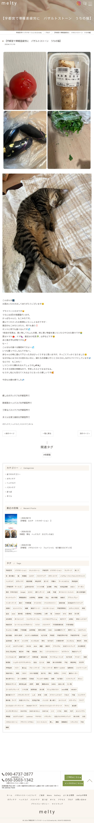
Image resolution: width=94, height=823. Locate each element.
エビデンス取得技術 (31, 635)
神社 (55, 587)
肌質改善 (34, 689)
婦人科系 (76, 716)
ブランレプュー (73, 597)
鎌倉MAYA (45, 684)
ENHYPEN (24, 711)
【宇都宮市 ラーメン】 (14, 587)
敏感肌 (8, 662)
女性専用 (9, 619)
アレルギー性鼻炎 (42, 679)
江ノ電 (69, 684)
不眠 (27, 652)
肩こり (77, 570)
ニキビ (64, 673)
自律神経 (32, 630)
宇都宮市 (9, 570)
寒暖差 (8, 716)
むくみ (42, 662)
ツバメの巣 (40, 587)
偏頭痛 (40, 597)
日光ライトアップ (69, 646)
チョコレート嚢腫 (12, 630)
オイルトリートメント (66, 592)
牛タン (67, 706)
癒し (51, 722)
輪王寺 (21, 652)
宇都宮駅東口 (61, 608)
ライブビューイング (56, 657)
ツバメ (37, 625)
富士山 (24, 668)
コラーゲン (72, 700)
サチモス (38, 716)
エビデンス (82, 630)
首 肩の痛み (10, 576)
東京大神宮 (42, 630)
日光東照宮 (81, 646)
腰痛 (57, 722)
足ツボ (46, 581)
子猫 (73, 695)
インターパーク (11, 603)
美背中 (48, 646)
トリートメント (42, 722)
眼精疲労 (64, 722)
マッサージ (68, 570)
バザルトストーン (12, 722)
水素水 (71, 619)
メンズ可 (25, 641)
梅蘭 (26, 608)
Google (23, 592)
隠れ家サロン (10, 679)
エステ (31, 576)
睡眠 (7, 727)
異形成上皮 (22, 684)
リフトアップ (70, 679)
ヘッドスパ (15, 424)
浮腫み (53, 581)
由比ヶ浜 (61, 684)
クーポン (81, 587)
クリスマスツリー (50, 603)
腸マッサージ (39, 592)
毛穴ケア (63, 619)
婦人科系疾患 (57, 662)
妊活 (35, 662)
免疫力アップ (76, 652)
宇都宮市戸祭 (74, 635)
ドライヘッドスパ (56, 695)
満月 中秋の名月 (12, 592)
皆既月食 (62, 603)
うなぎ (84, 635)
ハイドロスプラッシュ (49, 619)
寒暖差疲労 (22, 597)
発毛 (85, 641)
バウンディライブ (23, 695)
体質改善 (35, 657)
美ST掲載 (54, 597)
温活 (7, 614)
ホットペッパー (11, 597)
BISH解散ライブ (60, 630)
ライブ (81, 700)
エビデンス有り (18, 646)
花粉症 (31, 679)
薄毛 (49, 673)
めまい (72, 587)
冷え (41, 652)
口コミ (30, 592)
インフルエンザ (11, 657)
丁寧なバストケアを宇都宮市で (16, 410)
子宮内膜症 (69, 625)
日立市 (81, 662)
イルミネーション (48, 608)
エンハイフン (17, 608)
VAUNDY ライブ (31, 706)
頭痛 (48, 662)
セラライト (65, 652)
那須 (70, 614)
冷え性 (28, 646)
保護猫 (24, 576)
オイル (30, 424)
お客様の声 (60, 641)
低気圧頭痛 (64, 587)
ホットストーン (34, 570)
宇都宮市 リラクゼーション (52, 570)
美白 (65, 711)
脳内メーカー (73, 673)
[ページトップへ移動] (89, 780)
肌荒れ (56, 673)
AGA (35, 646)
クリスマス (37, 603)
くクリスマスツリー (52, 652)
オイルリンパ (19, 619)
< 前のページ (9, 433)
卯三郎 (77, 614)
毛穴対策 (44, 635)
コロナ (24, 673)
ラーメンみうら (64, 581)
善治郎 (74, 706)
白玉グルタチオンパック (62, 716)
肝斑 (39, 695)
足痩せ (8, 608)
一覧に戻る (47, 433)
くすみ (59, 711)
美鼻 (52, 679)
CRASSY (57, 614)
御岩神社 (73, 662)
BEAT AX (45, 711)
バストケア (24, 424)
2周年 (31, 684)
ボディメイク (52, 576)
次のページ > (85, 433)
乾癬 (85, 657)
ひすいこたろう (74, 608)
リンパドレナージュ (33, 619)
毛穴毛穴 (50, 641)
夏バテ (17, 641)
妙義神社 (28, 614)
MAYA (53, 684)
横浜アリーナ (35, 608)
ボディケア (6, 424)
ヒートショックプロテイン (23, 625)
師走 (83, 608)
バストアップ (41, 576)
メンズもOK (35, 641)
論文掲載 (9, 635)
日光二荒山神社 (11, 652)
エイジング (62, 700)
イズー (17, 668)
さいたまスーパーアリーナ (15, 706)
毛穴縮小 (60, 679)
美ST (20, 603)
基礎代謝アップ (24, 657)
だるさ (67, 695)
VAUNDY (74, 689)
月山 (47, 597)
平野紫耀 (28, 603)
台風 (48, 592)
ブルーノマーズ (34, 668)
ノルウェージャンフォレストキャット (72, 576)
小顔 (45, 695)
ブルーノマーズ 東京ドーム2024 (53, 668)
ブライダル (56, 646)
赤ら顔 (42, 689)
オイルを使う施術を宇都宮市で (16, 417)
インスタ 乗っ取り (49, 700)
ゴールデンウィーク (12, 689)
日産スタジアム (24, 700)
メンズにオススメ (12, 711)
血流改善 (9, 641)
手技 (82, 722)
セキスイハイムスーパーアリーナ (51, 706)
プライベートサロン (27, 722)
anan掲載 (65, 689)
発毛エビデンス (11, 684)
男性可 (79, 641)
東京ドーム (71, 630)
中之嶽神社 (38, 614)
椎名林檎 (44, 657)
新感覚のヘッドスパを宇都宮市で (17, 403)
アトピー (78, 657)
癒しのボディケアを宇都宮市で (16, 396)
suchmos (29, 716)
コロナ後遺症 (33, 673)
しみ (33, 695)
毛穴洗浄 (69, 657)
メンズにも (70, 641)
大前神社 (32, 597)
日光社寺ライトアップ (75, 603)
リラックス (74, 722)
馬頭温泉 (75, 581)
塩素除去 (70, 668)
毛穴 (71, 711)
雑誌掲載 (29, 581)
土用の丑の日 (29, 587)
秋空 (54, 592)
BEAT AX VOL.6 (35, 711)
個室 (41, 646)
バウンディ (48, 716)
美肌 (17, 673)
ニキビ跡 (25, 689)
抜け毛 (43, 673)
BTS (64, 614)
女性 (83, 716)
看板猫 (34, 652)
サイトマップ (57, 804)
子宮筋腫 (23, 630)
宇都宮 (52, 635)
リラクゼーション (20, 570)
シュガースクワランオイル (22, 662)
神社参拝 (38, 581)
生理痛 (49, 587)
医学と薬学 (18, 635)
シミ (52, 711)
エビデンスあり (18, 716)
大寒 (46, 614)
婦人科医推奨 (81, 592)
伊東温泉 (9, 668)
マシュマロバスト (53, 689)
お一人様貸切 (22, 679)
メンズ (8, 646)
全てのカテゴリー (13, 474)
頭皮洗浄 (9, 625)
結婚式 (62, 597)
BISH (50, 630)
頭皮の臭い (9, 673)
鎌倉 (37, 684)
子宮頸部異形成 (58, 625)
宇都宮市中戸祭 (62, 635)
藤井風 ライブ (11, 700)
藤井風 (20, 614)
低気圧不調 (36, 700)
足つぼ (9, 492)
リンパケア (81, 695)
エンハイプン (80, 711)
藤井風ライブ (10, 695)
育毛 (43, 641)
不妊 (66, 662)
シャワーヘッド (81, 668)
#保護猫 (47, 455)
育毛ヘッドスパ (81, 619)
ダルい (80, 679)
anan (13, 614)
